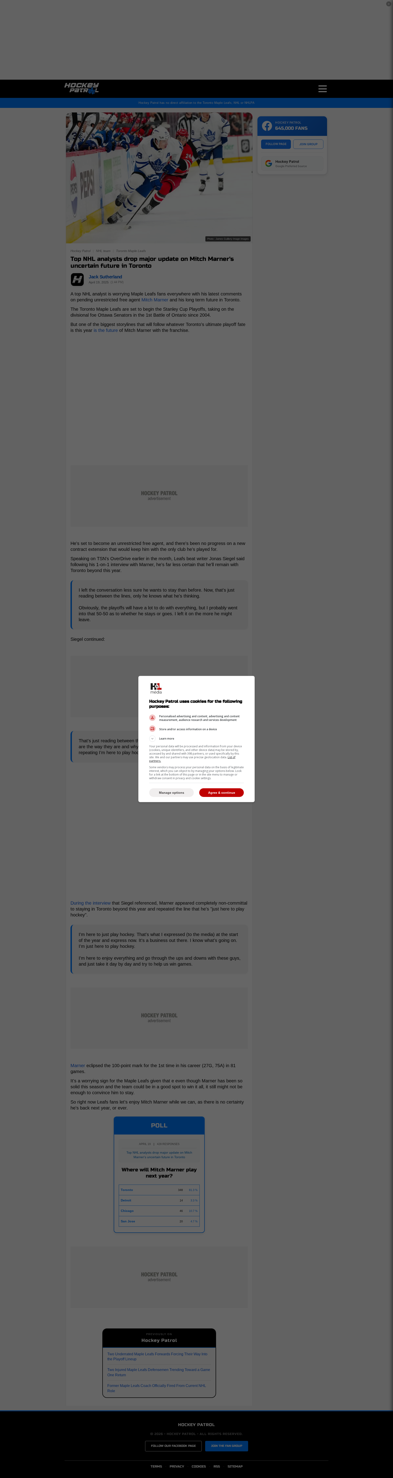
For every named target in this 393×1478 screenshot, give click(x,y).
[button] (196, 738)
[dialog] (196, 739)
